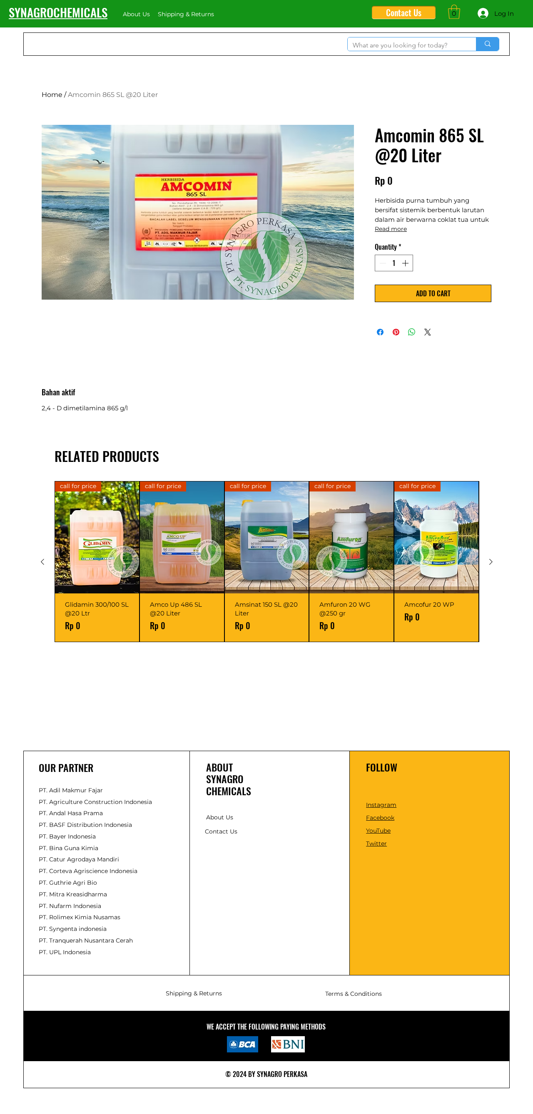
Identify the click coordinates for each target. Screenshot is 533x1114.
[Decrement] (382, 263)
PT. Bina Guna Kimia (68, 848)
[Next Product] (491, 562)
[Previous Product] (42, 562)
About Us (219, 817)
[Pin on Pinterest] (396, 332)
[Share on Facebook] (380, 332)
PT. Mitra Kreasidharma (73, 894)
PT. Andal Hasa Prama (71, 813)
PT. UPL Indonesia (65, 952)
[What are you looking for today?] (487, 44)
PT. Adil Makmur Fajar (71, 790)
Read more (391, 229)
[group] (266, 562)
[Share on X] (428, 332)
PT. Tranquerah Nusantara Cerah (86, 940)
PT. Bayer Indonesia (67, 836)
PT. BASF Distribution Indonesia (85, 825)
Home (52, 95)
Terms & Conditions (353, 993)
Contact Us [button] (221, 831)
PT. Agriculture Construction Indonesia (95, 802)
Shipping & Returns (194, 993)
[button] (454, 12)
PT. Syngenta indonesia (73, 929)
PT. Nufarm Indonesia (70, 906)
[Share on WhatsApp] (412, 332)
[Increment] (406, 263)
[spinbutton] (394, 263)
